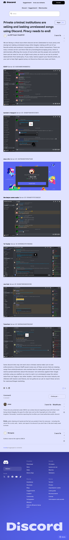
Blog (28, 487)
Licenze (51, 496)
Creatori (29, 493)
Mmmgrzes (11, 433)
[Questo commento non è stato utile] (64, 409)
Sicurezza (29, 485)
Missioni (29, 502)
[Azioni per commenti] (64, 412)
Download (30, 464)
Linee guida (52, 490)
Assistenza (30, 482)
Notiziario (51, 473)
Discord (24, 8)
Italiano (7, 468)
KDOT (5, 67)
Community (30, 496)
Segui (58, 22)
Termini (51, 482)
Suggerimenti (27, 2)
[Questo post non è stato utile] (64, 41)
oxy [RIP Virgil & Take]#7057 (16, 35)
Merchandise (43, 8)
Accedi (5, 447)
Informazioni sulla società (56, 499)
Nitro (28, 467)
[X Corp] (6, 388)
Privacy (51, 485)
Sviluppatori (30, 499)
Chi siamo (51, 464)
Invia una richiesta (39, 2)
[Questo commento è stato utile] (64, 404)
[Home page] (9, 3)
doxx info (6, 159)
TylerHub (6, 324)
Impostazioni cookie (55, 487)
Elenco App (30, 473)
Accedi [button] (58, 2)
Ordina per (54, 396)
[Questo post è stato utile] (64, 35)
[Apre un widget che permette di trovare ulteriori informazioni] (62, 537)
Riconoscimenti (53, 493)
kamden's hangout (9, 113)
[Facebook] (4, 388)
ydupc (9, 404)
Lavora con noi (53, 467)
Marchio (51, 470)
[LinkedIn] (9, 388)
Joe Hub (6, 284)
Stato (28, 470)
